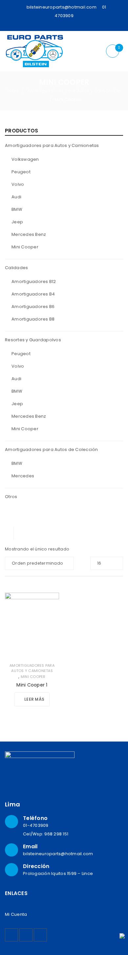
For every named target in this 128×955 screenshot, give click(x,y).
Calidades (16, 268)
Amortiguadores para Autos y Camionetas (74, 91)
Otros (11, 496)
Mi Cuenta (16, 914)
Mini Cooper (33, 676)
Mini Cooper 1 (31, 685)
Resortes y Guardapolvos (33, 340)
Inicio (13, 91)
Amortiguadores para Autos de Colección (51, 449)
